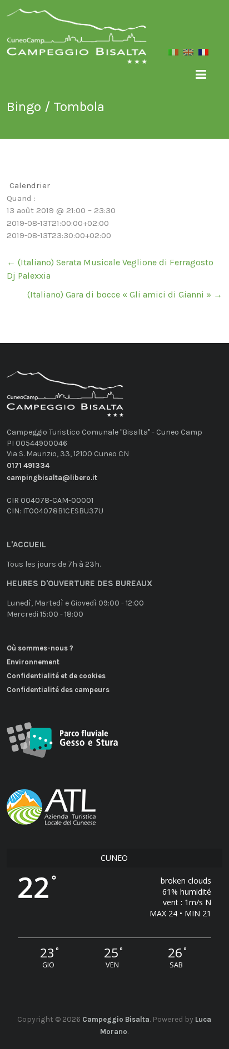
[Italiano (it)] (173, 57)
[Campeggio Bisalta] (76, 26)
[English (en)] (188, 57)
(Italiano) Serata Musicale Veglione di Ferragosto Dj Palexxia (110, 269)
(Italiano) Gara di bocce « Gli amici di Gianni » (124, 294)
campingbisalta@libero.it (52, 477)
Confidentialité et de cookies (56, 676)
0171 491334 (28, 465)
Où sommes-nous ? (40, 648)
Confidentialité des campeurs (58, 689)
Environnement (33, 662)
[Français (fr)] (203, 57)
